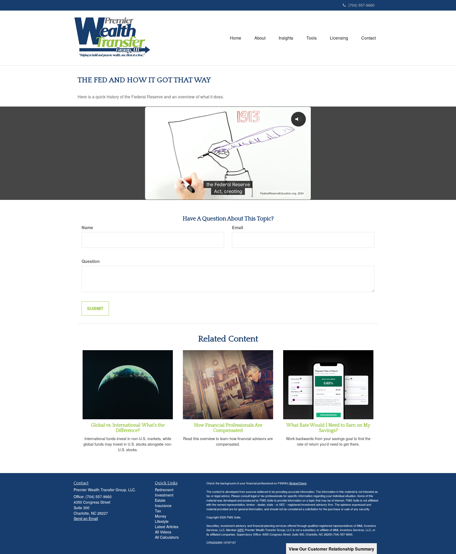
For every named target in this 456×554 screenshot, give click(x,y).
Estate (160, 500)
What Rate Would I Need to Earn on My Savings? (328, 428)
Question (91, 261)
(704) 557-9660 (361, 5)
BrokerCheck (298, 483)
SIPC (241, 530)
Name (87, 227)
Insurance (163, 505)
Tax (158, 510)
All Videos (163, 531)
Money (160, 516)
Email (237, 227)
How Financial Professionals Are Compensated (228, 428)
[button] (260, 38)
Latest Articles (166, 526)
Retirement (164, 489)
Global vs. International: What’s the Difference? (128, 428)
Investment (164, 495)
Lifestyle (162, 521)
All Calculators (167, 537)
